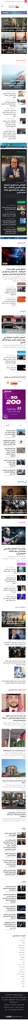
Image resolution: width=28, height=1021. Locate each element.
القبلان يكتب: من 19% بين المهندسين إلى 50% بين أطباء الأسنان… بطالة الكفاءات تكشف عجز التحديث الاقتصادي (9, 844)
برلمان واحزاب (21, 947)
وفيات (23, 986)
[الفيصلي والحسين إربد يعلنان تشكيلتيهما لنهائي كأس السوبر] (21, 229)
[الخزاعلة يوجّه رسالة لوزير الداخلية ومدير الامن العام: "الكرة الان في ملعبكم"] (17, 634)
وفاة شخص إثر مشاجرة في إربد (17, 1)
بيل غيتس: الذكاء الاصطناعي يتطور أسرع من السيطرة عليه (9, 598)
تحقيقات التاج (22, 952)
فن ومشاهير (22, 971)
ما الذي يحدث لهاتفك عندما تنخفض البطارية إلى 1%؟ (10, 590)
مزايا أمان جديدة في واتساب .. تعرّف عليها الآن (10, 571)
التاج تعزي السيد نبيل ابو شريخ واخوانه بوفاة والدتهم (9, 908)
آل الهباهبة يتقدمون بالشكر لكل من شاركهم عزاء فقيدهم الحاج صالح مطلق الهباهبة (9, 898)
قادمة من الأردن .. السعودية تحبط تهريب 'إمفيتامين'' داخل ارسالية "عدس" (9, 302)
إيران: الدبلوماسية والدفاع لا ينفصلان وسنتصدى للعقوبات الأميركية (10, 292)
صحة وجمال (22, 966)
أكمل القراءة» (21, 283)
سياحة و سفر (22, 964)
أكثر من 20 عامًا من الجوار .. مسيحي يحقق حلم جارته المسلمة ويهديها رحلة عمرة (9, 360)
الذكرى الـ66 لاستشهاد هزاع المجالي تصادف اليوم (9, 95)
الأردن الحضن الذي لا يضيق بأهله (10, 834)
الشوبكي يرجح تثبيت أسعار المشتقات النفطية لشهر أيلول (9, 104)
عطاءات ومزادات (21, 974)
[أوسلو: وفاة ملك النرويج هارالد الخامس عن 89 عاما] (21, 888)
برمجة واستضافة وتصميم (17, 1016)
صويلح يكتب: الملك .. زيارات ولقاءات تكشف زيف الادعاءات (9, 463)
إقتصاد (23, 942)
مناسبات (23, 981)
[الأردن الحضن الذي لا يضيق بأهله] (21, 835)
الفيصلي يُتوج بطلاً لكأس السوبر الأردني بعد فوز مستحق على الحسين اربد (9, 223)
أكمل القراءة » (21, 202)
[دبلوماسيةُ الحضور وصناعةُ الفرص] (21, 855)
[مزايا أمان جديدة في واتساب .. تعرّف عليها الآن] (21, 569)
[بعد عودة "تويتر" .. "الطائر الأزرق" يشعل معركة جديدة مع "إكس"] (21, 578)
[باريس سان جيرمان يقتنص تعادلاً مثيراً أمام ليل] (21, 207)
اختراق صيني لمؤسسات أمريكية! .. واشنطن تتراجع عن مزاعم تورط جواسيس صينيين (14, 271)
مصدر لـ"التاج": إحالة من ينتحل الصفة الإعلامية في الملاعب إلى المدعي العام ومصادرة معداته (14, 663)
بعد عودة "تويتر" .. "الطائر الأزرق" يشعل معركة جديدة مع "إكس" (10, 581)
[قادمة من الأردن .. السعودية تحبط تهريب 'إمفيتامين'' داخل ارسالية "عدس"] (21, 299)
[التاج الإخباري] (14, 6)
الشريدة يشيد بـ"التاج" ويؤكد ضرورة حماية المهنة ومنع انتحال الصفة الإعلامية (14, 682)
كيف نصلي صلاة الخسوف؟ (11, 368)
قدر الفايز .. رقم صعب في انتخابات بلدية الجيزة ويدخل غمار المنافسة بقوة (9, 113)
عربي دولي (22, 969)
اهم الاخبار (22, 950)
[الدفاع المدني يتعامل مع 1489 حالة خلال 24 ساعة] (21, 472)
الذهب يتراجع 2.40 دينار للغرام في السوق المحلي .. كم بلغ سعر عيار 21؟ (14, 30)
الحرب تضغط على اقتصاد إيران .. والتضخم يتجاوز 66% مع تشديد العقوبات (16, 814)
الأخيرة (20, 425)
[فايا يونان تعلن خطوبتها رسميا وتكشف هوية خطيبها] (14, 507)
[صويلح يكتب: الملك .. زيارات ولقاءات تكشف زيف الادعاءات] (21, 462)
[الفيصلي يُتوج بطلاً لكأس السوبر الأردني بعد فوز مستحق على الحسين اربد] (23, 221)
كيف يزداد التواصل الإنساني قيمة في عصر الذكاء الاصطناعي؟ (15, 551)
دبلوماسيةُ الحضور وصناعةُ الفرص (10, 854)
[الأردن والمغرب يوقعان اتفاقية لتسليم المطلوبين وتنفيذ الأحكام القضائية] (20, 37)
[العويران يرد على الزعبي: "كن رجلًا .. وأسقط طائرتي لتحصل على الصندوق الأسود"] (23, 121)
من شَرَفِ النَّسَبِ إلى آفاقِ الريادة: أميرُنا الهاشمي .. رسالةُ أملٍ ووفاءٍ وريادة (14, 718)
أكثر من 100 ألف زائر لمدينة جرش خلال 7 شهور (14, 782)
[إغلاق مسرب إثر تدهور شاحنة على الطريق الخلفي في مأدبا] (21, 432)
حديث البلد (22, 959)
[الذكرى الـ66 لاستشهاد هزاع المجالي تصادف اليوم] (21, 93)
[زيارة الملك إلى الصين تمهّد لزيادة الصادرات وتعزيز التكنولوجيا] (21, 872)
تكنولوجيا (23, 957)
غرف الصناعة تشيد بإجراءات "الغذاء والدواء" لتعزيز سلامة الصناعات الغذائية (10, 452)
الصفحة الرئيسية (20, 1004)
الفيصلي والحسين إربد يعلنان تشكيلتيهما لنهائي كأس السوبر (10, 231)
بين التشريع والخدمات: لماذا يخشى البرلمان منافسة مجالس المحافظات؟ (9, 863)
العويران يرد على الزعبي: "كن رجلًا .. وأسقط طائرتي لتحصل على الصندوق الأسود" (9, 124)
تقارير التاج (6, 1007)
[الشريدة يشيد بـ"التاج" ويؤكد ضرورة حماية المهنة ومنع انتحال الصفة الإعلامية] (20, 672)
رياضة (23, 962)
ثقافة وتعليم (22, 954)
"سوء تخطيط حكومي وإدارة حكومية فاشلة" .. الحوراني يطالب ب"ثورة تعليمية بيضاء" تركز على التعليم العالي (9, 135)
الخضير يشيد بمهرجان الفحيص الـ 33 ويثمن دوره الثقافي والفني (9, 442)
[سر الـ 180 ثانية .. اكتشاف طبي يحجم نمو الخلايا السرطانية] (14, 77)
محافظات (22, 976)
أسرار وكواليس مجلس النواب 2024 (15, 1009)
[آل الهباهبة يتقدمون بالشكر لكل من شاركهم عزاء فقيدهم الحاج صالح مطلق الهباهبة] (21, 896)
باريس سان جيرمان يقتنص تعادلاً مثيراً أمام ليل (9, 208)
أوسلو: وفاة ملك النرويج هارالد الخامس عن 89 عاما (9, 888)
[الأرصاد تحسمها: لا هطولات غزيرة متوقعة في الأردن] (7, 37)
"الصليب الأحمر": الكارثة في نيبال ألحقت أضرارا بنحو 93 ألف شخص (14, 340)
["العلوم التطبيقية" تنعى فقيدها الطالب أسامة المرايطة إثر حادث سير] (21, 924)
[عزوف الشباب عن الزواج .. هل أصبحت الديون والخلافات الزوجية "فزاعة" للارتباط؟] (14, 619)
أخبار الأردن (22, 940)
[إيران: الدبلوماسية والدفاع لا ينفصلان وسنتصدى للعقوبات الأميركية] (21, 289)
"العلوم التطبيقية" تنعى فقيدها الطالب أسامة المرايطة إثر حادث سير (10, 925)
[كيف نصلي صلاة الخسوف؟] (21, 368)
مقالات (23, 978)
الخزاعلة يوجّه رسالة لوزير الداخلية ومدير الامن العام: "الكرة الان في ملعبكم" (15, 643)
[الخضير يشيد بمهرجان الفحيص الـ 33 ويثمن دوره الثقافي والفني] (21, 442)
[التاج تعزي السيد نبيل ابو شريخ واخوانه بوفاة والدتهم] (21, 908)
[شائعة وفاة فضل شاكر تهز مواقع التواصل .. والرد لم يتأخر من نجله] (14, 493)
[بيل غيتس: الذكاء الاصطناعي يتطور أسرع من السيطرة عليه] (21, 596)
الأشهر (7, 425)
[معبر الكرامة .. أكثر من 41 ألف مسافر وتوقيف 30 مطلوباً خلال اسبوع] (20, 48)
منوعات (23, 983)
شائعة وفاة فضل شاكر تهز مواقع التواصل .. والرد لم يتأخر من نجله (14, 497)
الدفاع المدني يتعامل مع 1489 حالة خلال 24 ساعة (9, 472)
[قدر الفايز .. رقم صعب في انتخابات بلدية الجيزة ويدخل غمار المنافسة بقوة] (23, 110)
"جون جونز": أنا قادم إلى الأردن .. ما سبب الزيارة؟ (9, 215)
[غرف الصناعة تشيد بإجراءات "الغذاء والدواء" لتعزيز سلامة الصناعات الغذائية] (21, 450)
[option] (14, 35)
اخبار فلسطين (21, 945)
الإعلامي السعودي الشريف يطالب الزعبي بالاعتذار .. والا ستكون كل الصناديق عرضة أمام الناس (15, 188)
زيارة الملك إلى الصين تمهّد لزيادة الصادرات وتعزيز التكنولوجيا (9, 872)
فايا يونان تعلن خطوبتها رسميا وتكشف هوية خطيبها (15, 511)
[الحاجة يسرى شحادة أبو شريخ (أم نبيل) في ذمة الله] (21, 916)
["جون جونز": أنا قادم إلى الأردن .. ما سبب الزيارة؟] (23, 214)
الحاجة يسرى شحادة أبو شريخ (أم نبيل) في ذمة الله (9, 916)
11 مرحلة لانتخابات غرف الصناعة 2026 (14, 750)
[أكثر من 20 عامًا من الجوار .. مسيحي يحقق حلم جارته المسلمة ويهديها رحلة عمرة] (21, 357)
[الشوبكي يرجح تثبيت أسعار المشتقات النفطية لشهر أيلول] (21, 102)
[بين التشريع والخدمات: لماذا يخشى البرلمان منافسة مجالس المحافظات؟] (21, 862)
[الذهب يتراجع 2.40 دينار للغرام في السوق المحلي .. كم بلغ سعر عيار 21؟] (14, 24)
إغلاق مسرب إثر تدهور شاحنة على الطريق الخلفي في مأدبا (9, 433)
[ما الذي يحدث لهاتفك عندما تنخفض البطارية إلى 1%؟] (21, 588)
